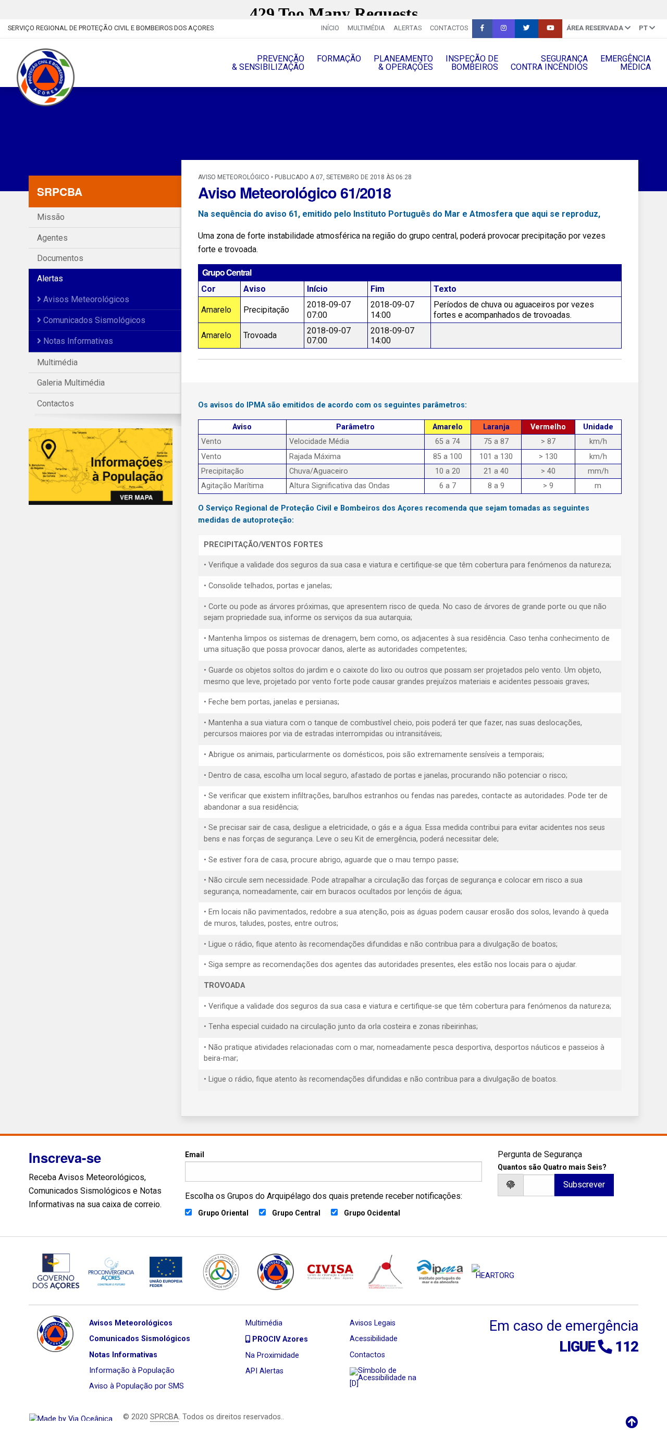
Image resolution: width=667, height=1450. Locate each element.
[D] (354, 1383)
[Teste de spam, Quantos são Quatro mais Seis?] (538, 1185)
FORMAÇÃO (339, 59)
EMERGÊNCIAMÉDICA (625, 63)
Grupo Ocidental (372, 1213)
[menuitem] (330, 28)
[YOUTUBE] (550, 28)
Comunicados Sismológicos (93, 320)
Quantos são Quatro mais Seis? (552, 1167)
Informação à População (132, 1370)
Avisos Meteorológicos (85, 299)
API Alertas (264, 1371)
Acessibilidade (374, 1338)
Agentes (52, 238)
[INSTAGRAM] (503, 28)
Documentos (60, 258)
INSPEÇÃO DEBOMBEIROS (472, 63)
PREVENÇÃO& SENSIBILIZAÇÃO (268, 63)
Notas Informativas (77, 341)
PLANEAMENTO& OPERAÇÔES (403, 63)
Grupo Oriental (223, 1213)
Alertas (407, 28)
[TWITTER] (526, 28)
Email (194, 1154)
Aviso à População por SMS (136, 1386)
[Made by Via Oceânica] (71, 1417)
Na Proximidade (272, 1355)
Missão (51, 217)
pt (644, 28)
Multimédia (366, 28)
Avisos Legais (373, 1323)
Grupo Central (296, 1213)
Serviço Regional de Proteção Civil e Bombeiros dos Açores (111, 28)
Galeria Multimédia (71, 383)
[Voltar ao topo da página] (631, 1422)
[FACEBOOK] (482, 28)
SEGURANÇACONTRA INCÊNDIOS (549, 63)
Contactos (449, 28)
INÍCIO (330, 28)
